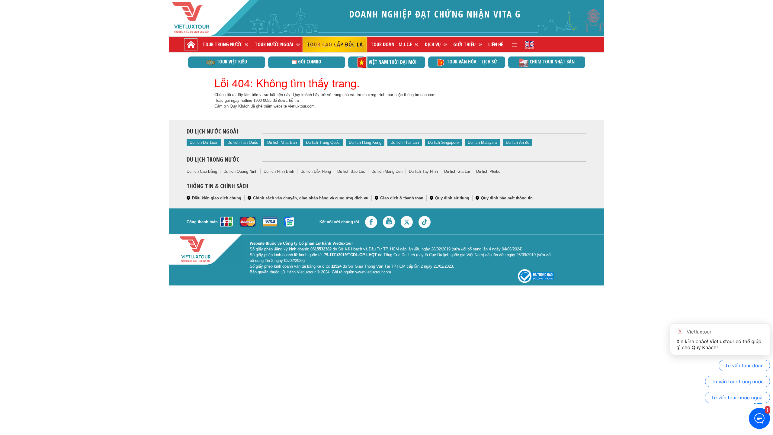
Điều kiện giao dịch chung (216, 198)
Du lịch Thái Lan (404, 142)
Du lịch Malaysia (482, 142)
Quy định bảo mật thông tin (507, 198)
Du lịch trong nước (213, 159)
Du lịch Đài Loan (204, 142)
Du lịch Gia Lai (457, 171)
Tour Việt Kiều (232, 61)
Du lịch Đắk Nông (315, 171)
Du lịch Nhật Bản (282, 142)
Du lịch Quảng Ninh (240, 171)
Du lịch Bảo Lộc (351, 171)
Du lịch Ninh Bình (279, 171)
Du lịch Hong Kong (365, 142)
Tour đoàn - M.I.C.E (391, 44)
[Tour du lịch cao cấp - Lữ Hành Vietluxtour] (190, 44)
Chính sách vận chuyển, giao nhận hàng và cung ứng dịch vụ (310, 198)
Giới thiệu (464, 44)
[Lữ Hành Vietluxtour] (201, 17)
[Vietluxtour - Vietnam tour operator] (529, 44)
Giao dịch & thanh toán (401, 198)
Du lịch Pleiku (488, 171)
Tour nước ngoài (274, 44)
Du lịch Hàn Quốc (242, 142)
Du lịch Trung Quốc (323, 142)
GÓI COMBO (309, 61)
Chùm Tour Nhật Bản (552, 61)
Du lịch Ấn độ (517, 142)
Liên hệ (495, 44)
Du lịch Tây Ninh (423, 171)
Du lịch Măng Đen (387, 171)
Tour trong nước (222, 44)
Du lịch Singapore (443, 142)
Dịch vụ (433, 44)
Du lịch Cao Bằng (202, 171)
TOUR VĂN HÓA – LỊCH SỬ (472, 61)
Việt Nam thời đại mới (393, 62)
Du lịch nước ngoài (212, 131)
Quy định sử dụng (452, 198)
